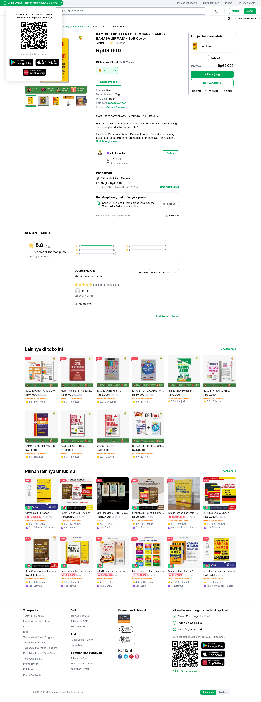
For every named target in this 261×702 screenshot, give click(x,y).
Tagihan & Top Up (80, 616)
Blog (25, 632)
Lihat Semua (228, 348)
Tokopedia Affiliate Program (38, 637)
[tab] (108, 82)
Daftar (250, 11)
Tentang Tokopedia (187, 3)
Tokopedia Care (247, 3)
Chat (198, 90)
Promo (228, 3)
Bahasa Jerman (81, 26)
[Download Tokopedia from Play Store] (213, 645)
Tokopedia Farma (32, 658)
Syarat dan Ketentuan (82, 663)
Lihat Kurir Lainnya (169, 187)
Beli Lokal (28, 669)
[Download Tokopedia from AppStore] (213, 654)
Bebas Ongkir (78, 626)
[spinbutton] (200, 57)
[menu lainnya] (177, 285)
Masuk (235, 11)
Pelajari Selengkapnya (184, 671)
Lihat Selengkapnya (106, 141)
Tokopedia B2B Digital (35, 642)
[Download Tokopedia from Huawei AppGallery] (213, 662)
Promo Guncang (32, 674)
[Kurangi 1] (193, 57)
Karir (25, 626)
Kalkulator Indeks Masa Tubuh (39, 653)
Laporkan (174, 215)
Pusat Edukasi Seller (82, 639)
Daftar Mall (77, 645)
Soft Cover (109, 70)
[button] (244, 18)
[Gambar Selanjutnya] (85, 101)
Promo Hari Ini (31, 664)
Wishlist (213, 90)
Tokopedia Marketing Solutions (40, 648)
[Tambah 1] (206, 57)
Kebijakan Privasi (80, 669)
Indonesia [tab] (208, 692)
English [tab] (223, 692)
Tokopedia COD (79, 621)
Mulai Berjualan (211, 3)
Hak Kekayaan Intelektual (37, 621)
